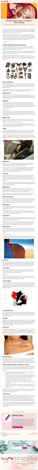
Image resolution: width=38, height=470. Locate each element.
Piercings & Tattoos (25, 24)
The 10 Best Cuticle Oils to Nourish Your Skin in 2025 (10, 434)
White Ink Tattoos (32, 433)
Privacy (25, 463)
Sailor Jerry (12, 52)
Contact (21, 463)
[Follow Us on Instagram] (6, 462)
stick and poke (15, 264)
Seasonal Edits (25, 460)
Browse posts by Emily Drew (17, 427)
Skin (18, 457)
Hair (21, 457)
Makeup (24, 457)
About (18, 463)
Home (15, 457)
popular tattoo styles (21, 120)
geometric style (31, 217)
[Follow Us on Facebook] (4, 462)
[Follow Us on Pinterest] (7, 462)
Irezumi (9, 163)
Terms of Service (30, 463)
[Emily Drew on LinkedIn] (12, 417)
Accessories (17, 459)
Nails (28, 457)
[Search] (34, 1)
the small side (27, 229)
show (8, 42)
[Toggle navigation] (36, 1)
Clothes (35, 457)
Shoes (31, 457)
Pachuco (13, 176)
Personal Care (33, 459)
